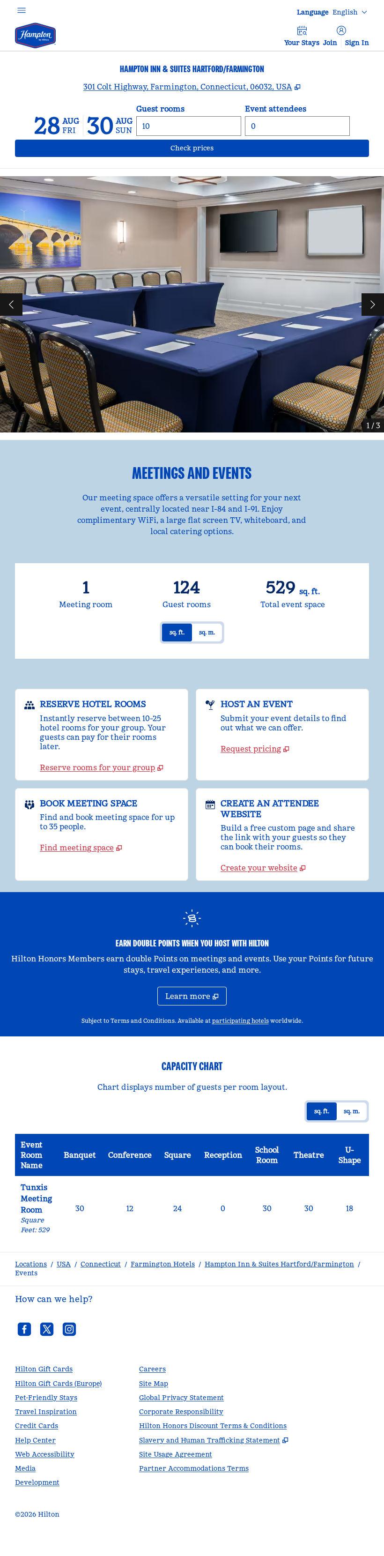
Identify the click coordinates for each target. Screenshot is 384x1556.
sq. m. (207, 632)
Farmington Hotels (163, 1264)
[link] (101, 767)
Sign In (357, 42)
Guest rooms (160, 108)
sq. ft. (177, 632)
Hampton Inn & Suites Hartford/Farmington (279, 1264)
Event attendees (275, 108)
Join (330, 42)
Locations (31, 1264)
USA (64, 1264)
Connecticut (101, 1264)
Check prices (216, 147)
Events (26, 1273)
